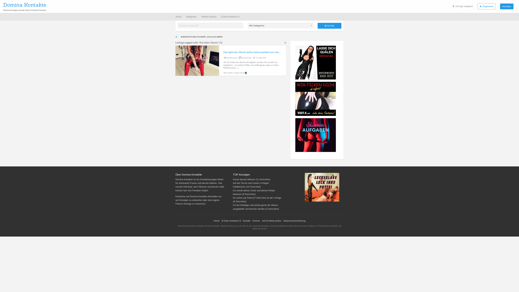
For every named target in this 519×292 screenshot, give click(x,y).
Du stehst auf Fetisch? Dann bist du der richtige (257, 198)
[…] (236, 68)
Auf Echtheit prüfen (271, 221)
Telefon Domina (208, 17)
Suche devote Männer (244, 179)
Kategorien (191, 17)
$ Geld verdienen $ (230, 17)
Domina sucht (232, 58)
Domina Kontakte (24, 4)
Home (179, 17)
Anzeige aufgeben (464, 6)
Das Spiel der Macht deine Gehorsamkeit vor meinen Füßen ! (257, 52)
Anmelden (506, 6)
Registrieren (488, 6)
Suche (330, 26)
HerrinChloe (247, 58)
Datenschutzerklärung (294, 221)
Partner (256, 221)
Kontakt (246, 221)
